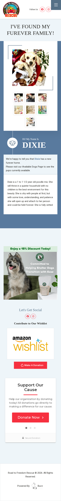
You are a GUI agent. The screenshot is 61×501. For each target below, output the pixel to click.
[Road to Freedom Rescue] (11, 9)
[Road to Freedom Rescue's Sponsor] (30, 272)
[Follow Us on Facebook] (42, 9)
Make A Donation (33, 365)
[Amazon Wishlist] (30, 343)
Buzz (40, 486)
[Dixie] (31, 68)
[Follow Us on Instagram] (48, 9)
